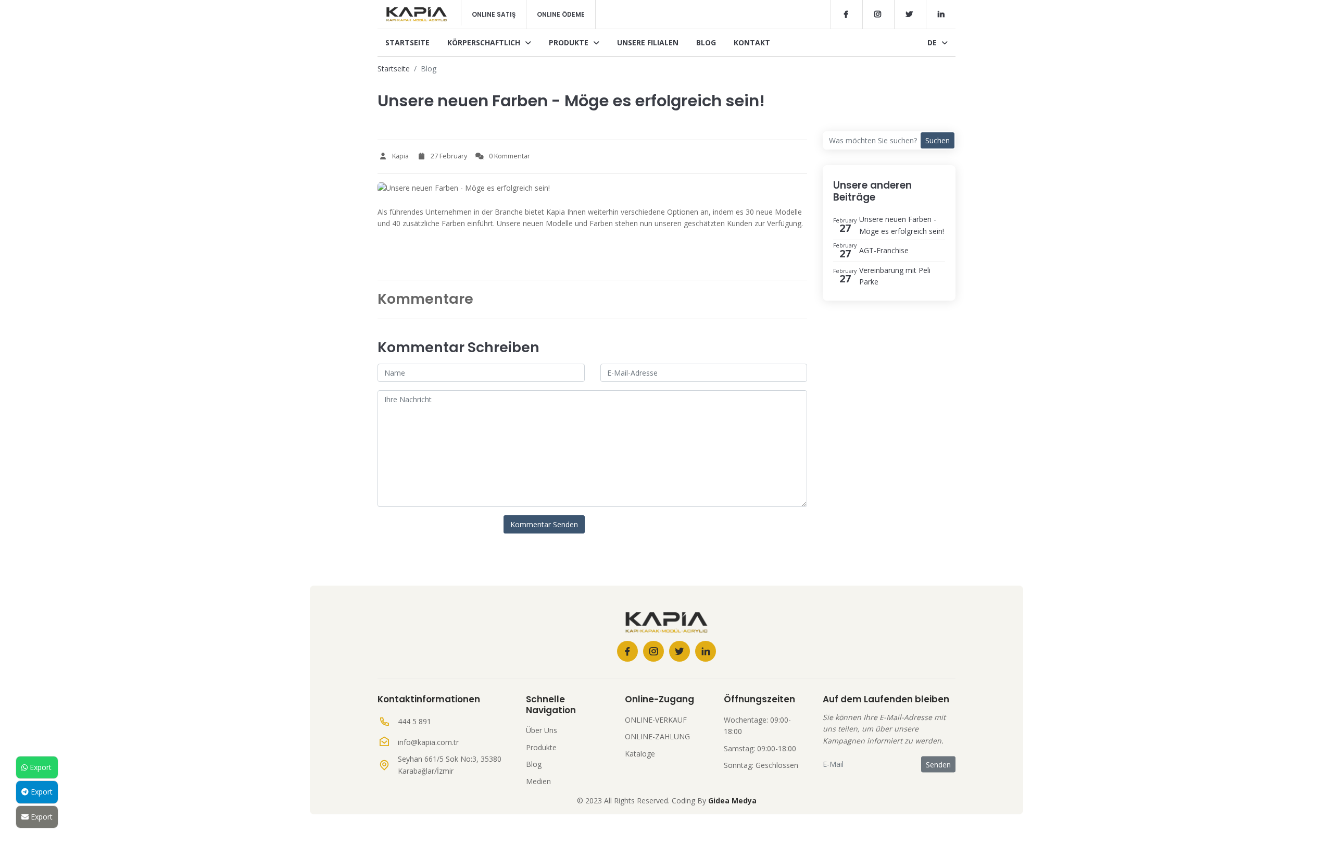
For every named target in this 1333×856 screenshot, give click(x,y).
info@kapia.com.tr (428, 742)
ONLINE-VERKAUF (656, 720)
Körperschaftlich (484, 42)
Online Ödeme (561, 14)
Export (40, 767)
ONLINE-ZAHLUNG (657, 736)
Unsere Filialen (647, 42)
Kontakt (752, 42)
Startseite (407, 42)
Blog (706, 42)
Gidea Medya (732, 800)
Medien (538, 781)
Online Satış (493, 14)
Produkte (569, 42)
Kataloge (640, 754)
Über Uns (541, 730)
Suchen (937, 140)
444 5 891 (414, 721)
